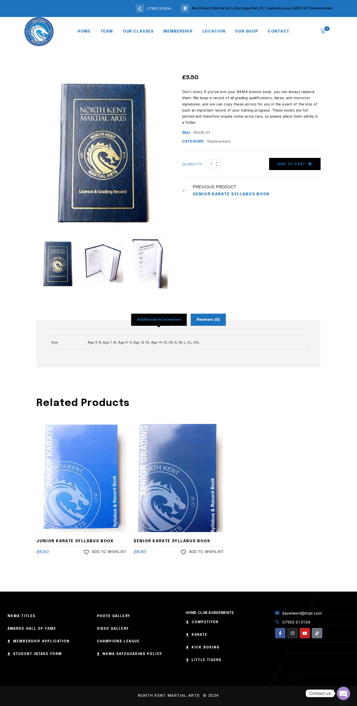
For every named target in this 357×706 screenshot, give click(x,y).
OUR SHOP (246, 31)
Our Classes (138, 31)
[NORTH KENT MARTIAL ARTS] (39, 31)
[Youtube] (305, 633)
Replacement (219, 141)
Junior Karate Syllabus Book (75, 541)
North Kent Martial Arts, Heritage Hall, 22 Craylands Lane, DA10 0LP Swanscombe (262, 8)
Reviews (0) (208, 319)
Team (107, 31)
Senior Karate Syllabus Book (172, 541)
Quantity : (193, 164)
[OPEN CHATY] (343, 693)
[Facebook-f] (280, 633)
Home (84, 31)
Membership (178, 31)
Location (214, 31)
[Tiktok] (317, 633)
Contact (278, 31)
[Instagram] (292, 633)
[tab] (159, 320)
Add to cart (291, 164)
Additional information (159, 319)
